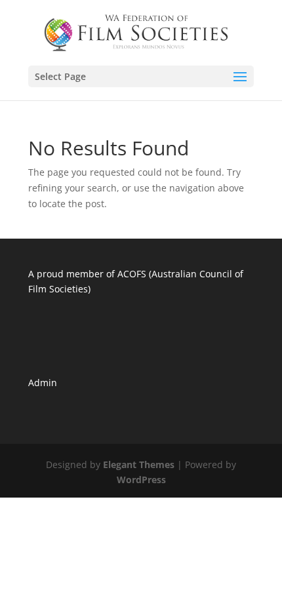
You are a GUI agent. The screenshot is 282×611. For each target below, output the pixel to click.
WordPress (141, 479)
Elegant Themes (138, 464)
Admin (42, 382)
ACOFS (131, 273)
